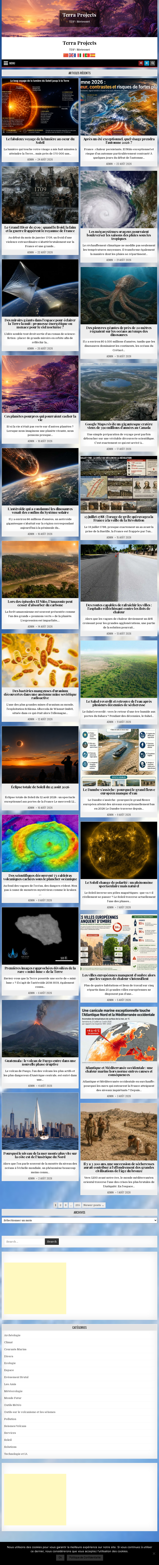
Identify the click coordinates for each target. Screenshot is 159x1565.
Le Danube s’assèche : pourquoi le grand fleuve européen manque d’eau (119, 791)
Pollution (39, 269)
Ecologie (128, 650)
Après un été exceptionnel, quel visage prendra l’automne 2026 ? (119, 141)
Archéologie (113, 277)
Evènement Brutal (30, 176)
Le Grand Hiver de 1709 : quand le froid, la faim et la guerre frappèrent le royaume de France (40, 229)
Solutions (58, 269)
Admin (30, 159)
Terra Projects (79, 14)
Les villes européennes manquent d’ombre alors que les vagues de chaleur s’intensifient (118, 977)
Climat (32, 551)
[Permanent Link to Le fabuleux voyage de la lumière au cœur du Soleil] (40, 107)
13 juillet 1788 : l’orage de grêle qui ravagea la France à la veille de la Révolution (118, 518)
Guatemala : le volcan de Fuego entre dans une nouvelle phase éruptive (40, 1062)
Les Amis (10, 1384)
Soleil (42, 88)
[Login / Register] (146, 63)
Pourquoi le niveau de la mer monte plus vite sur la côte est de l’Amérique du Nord (40, 1155)
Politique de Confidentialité (85, 1557)
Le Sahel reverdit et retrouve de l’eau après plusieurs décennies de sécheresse (119, 703)
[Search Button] (152, 63)
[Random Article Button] (141, 63)
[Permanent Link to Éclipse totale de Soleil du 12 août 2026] (40, 755)
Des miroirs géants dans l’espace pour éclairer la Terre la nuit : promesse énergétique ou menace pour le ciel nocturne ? (40, 323)
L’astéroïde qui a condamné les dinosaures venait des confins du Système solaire (40, 510)
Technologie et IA (42, 273)
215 (77, 1205)
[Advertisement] (35, 1288)
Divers (131, 277)
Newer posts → (93, 1205)
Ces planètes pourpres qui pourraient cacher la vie (40, 418)
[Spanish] (93, 55)
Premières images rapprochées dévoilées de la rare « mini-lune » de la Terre (40, 970)
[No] (154, 1553)
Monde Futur (13, 1398)
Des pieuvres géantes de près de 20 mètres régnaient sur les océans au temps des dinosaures (119, 331)
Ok (60, 1557)
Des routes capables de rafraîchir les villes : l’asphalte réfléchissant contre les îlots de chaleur (119, 608)
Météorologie (120, 88)
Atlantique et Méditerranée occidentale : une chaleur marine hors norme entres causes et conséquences (119, 1071)
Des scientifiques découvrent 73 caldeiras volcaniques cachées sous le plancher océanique (40, 877)
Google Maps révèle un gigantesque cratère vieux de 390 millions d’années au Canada (119, 426)
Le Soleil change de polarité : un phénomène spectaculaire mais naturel (119, 884)
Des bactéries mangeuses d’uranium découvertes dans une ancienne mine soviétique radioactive (40, 694)
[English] (71, 55)
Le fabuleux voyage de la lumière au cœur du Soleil (40, 141)
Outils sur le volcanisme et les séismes (29, 1412)
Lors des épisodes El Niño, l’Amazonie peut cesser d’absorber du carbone (40, 603)
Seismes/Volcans (42, 824)
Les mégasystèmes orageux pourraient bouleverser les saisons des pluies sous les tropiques (119, 235)
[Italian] (82, 55)
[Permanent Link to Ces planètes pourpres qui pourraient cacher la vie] (40, 384)
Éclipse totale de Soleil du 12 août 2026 (40, 787)
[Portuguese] (87, 55)
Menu (12, 63)
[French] (77, 55)
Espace (22, 269)
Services (10, 1432)
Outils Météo (12, 1405)
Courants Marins (42, 1103)
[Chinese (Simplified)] (66, 55)
